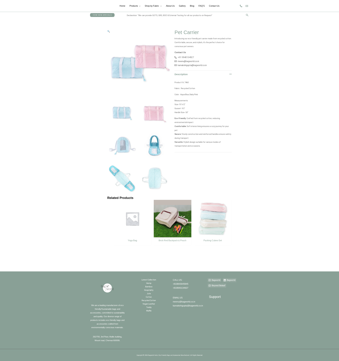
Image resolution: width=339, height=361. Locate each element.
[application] (139, 6)
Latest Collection (149, 280)
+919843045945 (180, 284)
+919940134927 (180, 288)
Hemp (148, 283)
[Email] (247, 6)
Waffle (148, 311)
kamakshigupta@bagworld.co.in (188, 306)
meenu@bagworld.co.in (184, 302)
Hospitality (148, 290)
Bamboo (148, 287)
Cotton (149, 297)
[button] (102, 15)
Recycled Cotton (149, 300)
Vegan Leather (149, 304)
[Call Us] (241, 6)
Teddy (148, 307)
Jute (149, 293)
